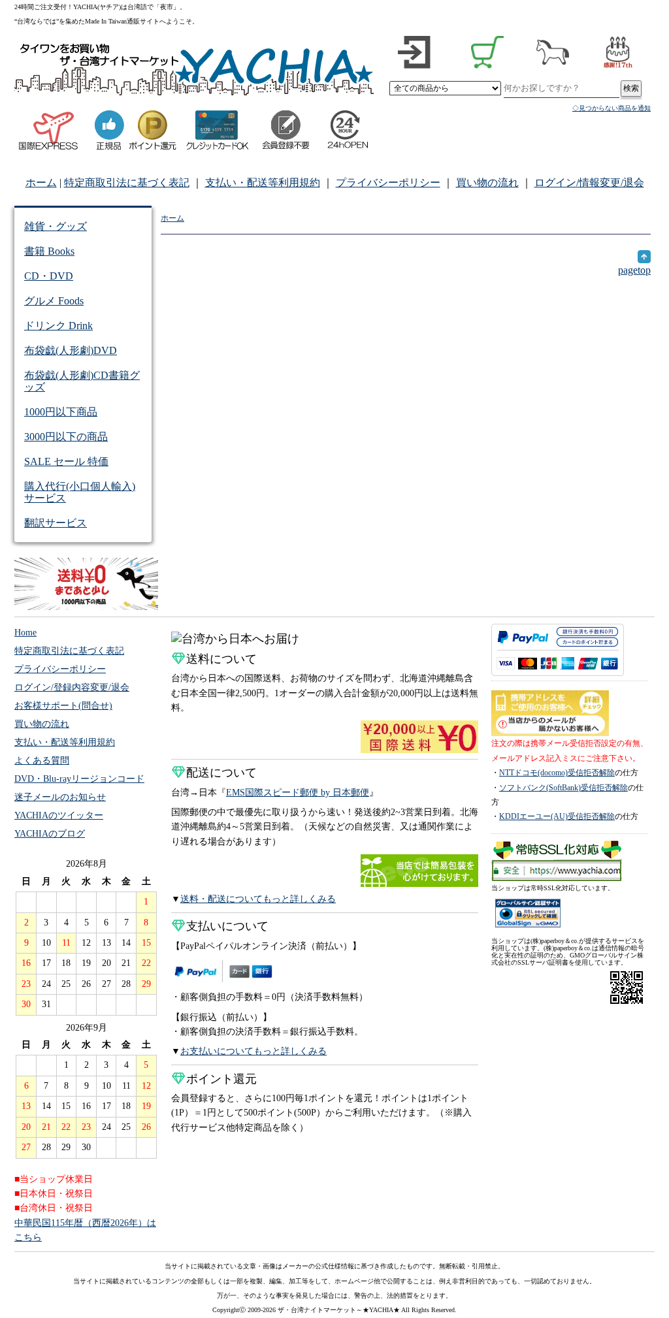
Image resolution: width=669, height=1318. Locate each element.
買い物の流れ (487, 182)
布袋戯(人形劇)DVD (70, 350)
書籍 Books (49, 251)
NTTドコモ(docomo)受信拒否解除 (557, 772)
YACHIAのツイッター (58, 815)
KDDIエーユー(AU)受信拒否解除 (557, 816)
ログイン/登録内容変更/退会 (71, 687)
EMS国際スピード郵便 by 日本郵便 (297, 792)
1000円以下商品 (60, 411)
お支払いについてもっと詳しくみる (253, 1051)
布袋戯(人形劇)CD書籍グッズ (82, 381)
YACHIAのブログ (49, 834)
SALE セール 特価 (66, 461)
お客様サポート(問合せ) (63, 706)
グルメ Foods (54, 300)
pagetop (634, 270)
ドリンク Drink (58, 325)
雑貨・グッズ (55, 226)
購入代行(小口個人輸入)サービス (79, 492)
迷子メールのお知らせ (60, 797)
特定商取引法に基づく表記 (126, 182)
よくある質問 (41, 760)
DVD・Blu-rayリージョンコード (79, 779)
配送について (221, 772)
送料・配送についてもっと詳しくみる (258, 899)
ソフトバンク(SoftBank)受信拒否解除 (563, 787)
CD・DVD (48, 275)
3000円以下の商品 (66, 436)
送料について (221, 659)
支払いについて (227, 926)
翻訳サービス (55, 522)
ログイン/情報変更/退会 (589, 182)
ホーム (41, 182)
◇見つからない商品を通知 (611, 108)
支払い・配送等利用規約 (262, 182)
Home (25, 632)
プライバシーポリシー (388, 182)
